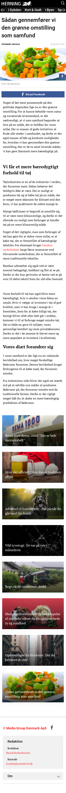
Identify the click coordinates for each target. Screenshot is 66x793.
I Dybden (14, 10)
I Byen (49, 10)
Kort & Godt (33, 10)
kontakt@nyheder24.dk (19, 763)
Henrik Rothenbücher (18, 753)
